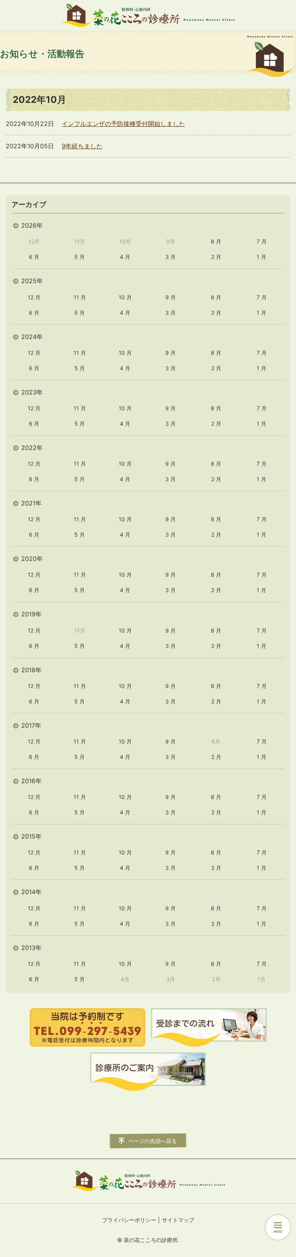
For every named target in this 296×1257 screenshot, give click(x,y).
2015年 (31, 836)
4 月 (125, 256)
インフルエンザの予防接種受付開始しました (123, 124)
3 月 (170, 256)
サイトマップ (178, 1220)
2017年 (31, 725)
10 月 (125, 297)
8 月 (216, 241)
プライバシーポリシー (129, 1220)
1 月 (261, 256)
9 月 (170, 297)
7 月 (262, 241)
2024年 (32, 337)
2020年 (32, 558)
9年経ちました (82, 146)
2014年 (31, 892)
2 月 (216, 256)
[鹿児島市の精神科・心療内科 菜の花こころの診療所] (148, 15)
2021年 (31, 503)
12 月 (34, 297)
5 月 (79, 256)
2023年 (32, 392)
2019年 (31, 614)
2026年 (32, 225)
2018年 (31, 670)
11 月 (80, 297)
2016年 (31, 781)
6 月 (34, 256)
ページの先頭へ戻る (152, 1141)
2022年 (32, 447)
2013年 (31, 948)
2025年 (32, 281)
